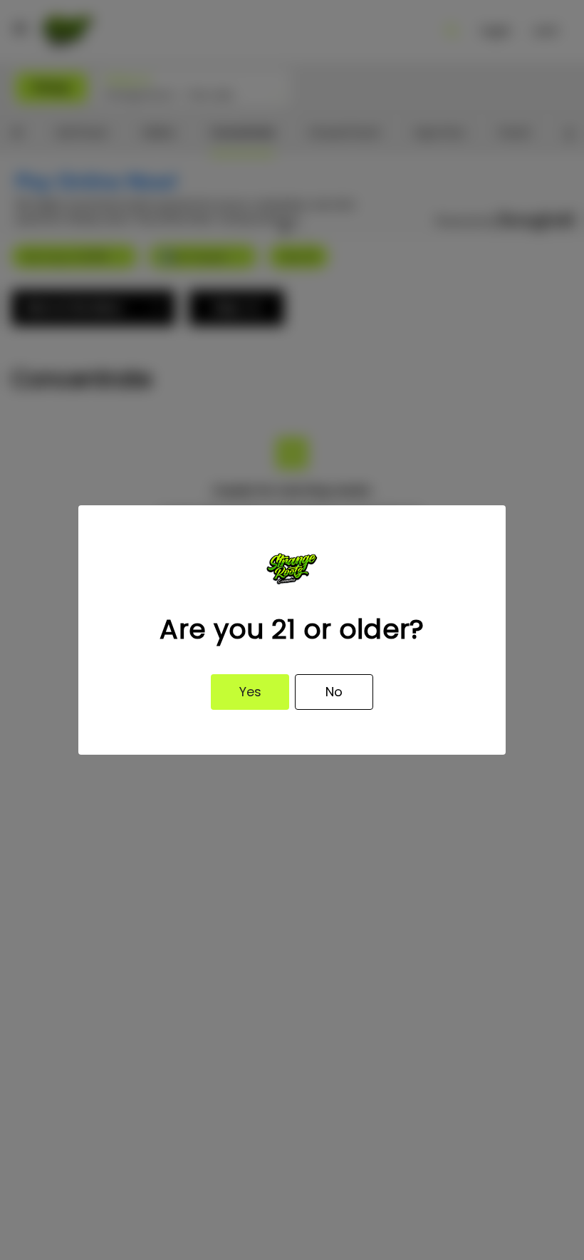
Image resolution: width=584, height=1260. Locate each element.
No (334, 692)
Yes (250, 692)
